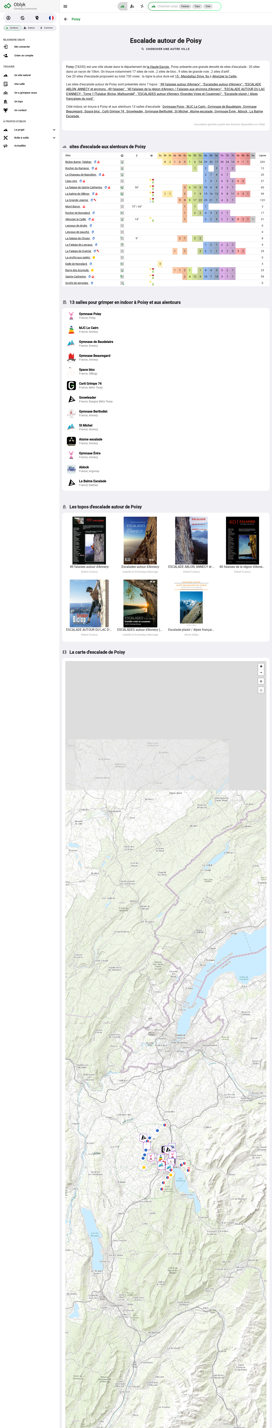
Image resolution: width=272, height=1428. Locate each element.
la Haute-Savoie (158, 67)
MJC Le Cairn (196, 107)
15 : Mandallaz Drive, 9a (192, 76)
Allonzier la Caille (224, 76)
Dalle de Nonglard (76, 263)
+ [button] (261, 666)
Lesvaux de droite (76, 225)
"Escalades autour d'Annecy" (223, 84)
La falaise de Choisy (77, 238)
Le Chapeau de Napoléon (81, 174)
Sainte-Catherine (75, 276)
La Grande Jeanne (77, 200)
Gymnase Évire (225, 111)
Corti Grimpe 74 (113, 111)
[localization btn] (37, 18)
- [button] (261, 672)
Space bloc (92, 111)
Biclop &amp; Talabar (78, 161)
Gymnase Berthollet (159, 111)
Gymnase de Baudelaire (225, 107)
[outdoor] (122, 6)
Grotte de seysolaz (77, 283)
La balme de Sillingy (77, 193)
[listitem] (166, 316)
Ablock (243, 111)
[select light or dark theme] (22, 18)
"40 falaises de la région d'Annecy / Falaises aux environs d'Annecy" (174, 89)
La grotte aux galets (78, 257)
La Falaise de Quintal (78, 251)
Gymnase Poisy (173, 107)
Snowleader (135, 111)
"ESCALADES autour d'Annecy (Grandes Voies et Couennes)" (179, 94)
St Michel (182, 111)
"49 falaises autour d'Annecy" (180, 84)
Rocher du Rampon (77, 168)
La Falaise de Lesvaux (79, 244)
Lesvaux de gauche (77, 232)
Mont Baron (73, 206)
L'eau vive (71, 181)
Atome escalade (201, 111)
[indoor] (132, 6)
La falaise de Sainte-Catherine (84, 187)
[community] (142, 6)
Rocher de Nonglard (77, 212)
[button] (8, 18)
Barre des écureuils (77, 270)
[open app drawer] (65, 6)
